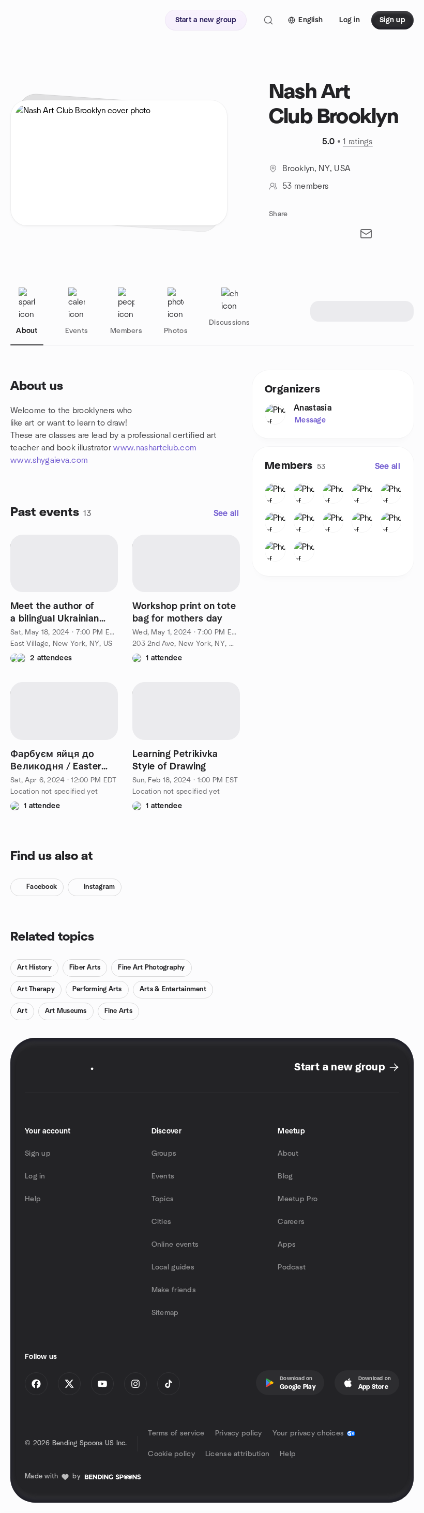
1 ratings (358, 142)
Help (33, 1199)
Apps (287, 1244)
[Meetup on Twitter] (69, 1383)
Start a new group (339, 1067)
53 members (305, 186)
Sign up (38, 1153)
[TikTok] (168, 1383)
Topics (163, 1199)
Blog (285, 1176)
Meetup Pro (297, 1199)
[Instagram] (135, 1383)
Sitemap (165, 1313)
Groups (164, 1153)
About (288, 1153)
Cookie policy (171, 1454)
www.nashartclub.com (154, 448)
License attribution (237, 1454)
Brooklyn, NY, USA (316, 168)
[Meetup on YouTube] (102, 1383)
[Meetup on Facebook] (36, 1383)
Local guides (173, 1267)
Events (163, 1176)
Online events (175, 1244)
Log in (35, 1176)
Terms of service (176, 1433)
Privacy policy (238, 1433)
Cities (162, 1221)
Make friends (174, 1290)
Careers (291, 1221)
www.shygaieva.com (49, 460)
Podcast (292, 1267)
